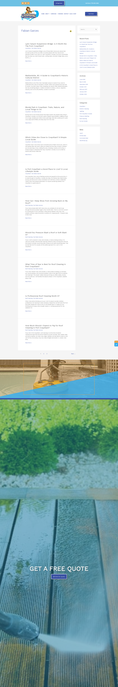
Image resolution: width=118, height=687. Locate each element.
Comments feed (84, 138)
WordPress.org (83, 140)
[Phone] (116, 344)
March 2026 (83, 82)
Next (73, 353)
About (47, 13)
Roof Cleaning (29, 205)
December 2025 (84, 84)
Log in (81, 133)
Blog (71, 13)
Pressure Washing (84, 116)
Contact (66, 13)
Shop (74, 13)
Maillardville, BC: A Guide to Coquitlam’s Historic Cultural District (87, 51)
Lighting (82, 111)
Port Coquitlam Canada (86, 113)
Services (53, 13)
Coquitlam (28, 48)
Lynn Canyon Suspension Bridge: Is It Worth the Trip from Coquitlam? (88, 44)
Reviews (60, 13)
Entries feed (83, 135)
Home (42, 13)
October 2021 (83, 86)
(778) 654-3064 (95, 3)
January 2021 (83, 91)
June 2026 (82, 79)
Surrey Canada (83, 121)
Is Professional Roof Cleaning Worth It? (42, 296)
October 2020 (83, 94)
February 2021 (83, 89)
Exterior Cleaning (84, 108)
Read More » (28, 61)
